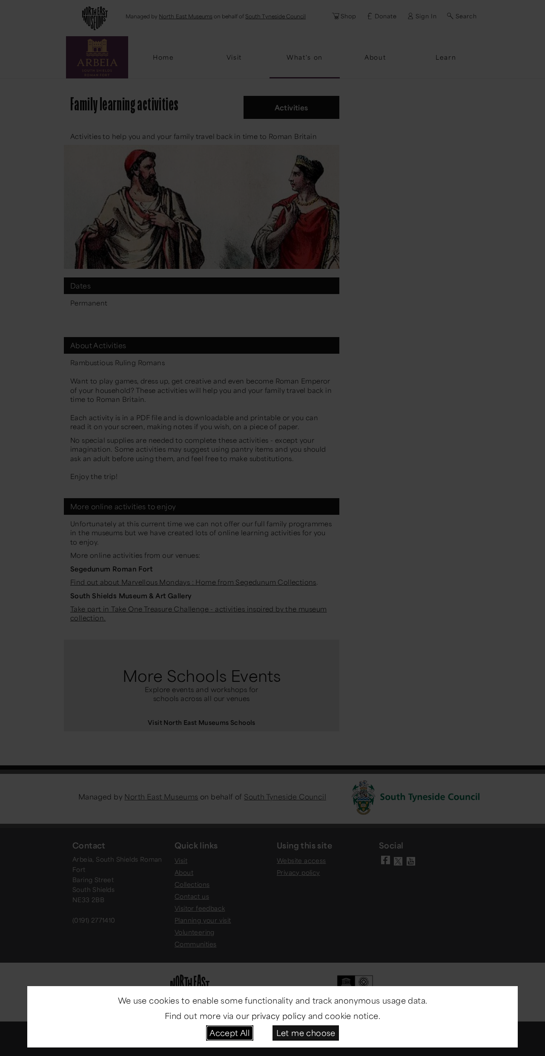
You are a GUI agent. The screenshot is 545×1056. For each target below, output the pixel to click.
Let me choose (306, 1032)
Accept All (229, 1032)
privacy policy (279, 1015)
